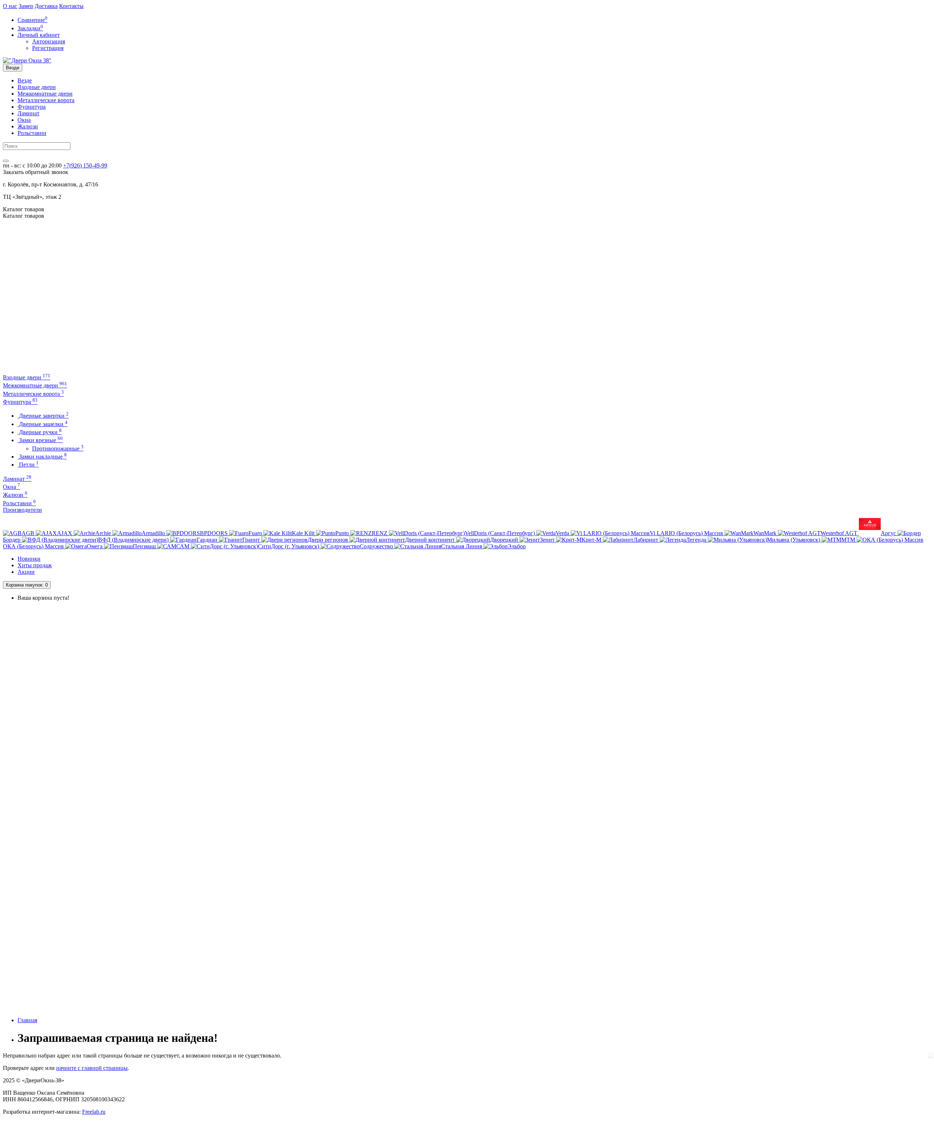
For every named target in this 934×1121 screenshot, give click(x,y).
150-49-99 (85, 165)
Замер (26, 6)
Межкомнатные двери (45, 93)
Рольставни (32, 133)
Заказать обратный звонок (35, 172)
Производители (22, 510)
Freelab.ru (93, 1112)
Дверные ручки (40, 432)
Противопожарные (58, 448)
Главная (27, 1020)
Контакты (71, 6)
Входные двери (37, 87)
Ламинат (28, 113)
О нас (10, 6)
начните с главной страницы (92, 1068)
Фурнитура (32, 107)
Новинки (29, 559)
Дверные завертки (43, 416)
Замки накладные (42, 456)
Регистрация (47, 48)
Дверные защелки (42, 424)
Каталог (23, 216)
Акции (26, 572)
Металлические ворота (46, 100)
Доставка (46, 6)
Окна (24, 120)
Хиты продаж (35, 565)
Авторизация (48, 41)
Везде (25, 80)
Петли (28, 464)
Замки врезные (40, 440)
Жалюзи (28, 126)
